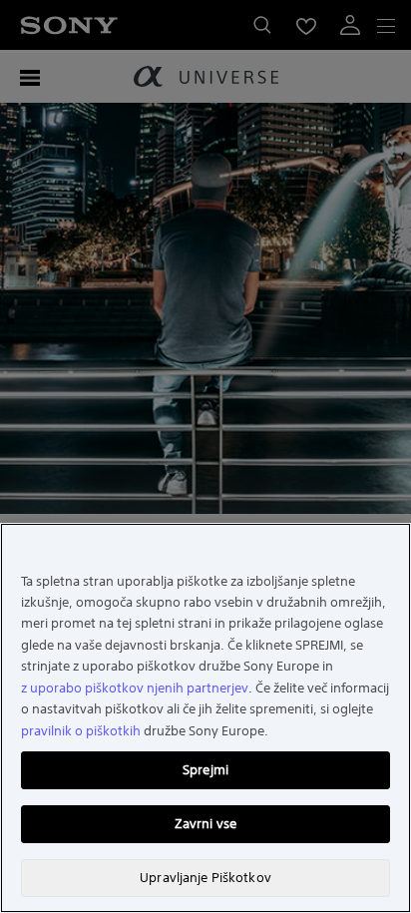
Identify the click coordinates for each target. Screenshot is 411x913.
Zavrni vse (205, 823)
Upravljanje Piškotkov (205, 877)
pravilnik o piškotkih (81, 730)
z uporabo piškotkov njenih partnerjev (134, 688)
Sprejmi (205, 769)
